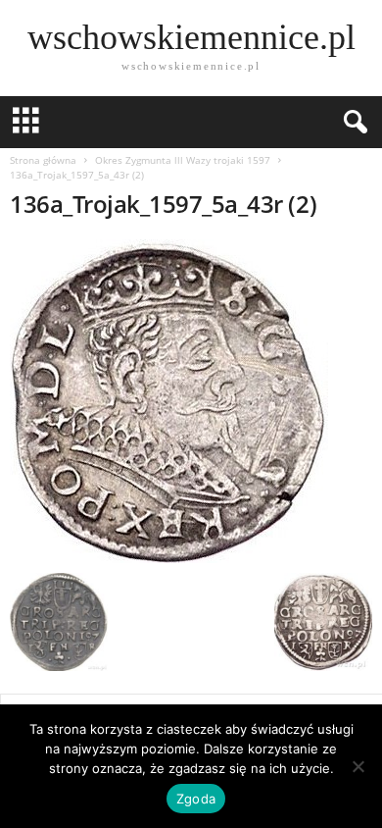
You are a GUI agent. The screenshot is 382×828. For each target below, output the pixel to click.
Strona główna (43, 160)
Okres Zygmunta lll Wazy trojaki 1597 (182, 160)
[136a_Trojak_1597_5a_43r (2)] (191, 401)
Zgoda (195, 798)
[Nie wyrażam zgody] (357, 766)
